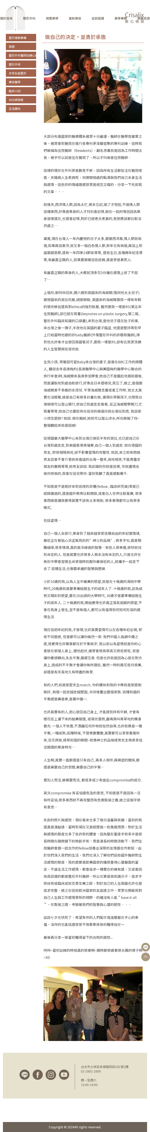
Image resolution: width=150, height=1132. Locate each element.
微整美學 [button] (52, 18)
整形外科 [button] (29, 18)
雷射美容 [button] (75, 18)
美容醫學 (15, 82)
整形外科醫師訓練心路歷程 (26, 55)
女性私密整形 (17, 73)
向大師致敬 (16, 100)
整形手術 (15, 64)
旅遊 (12, 46)
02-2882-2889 (91, 1071)
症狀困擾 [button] (98, 18)
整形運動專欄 (17, 38)
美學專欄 (120, 18)
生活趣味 (15, 108)
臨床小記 (15, 91)
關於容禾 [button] (6, 18)
